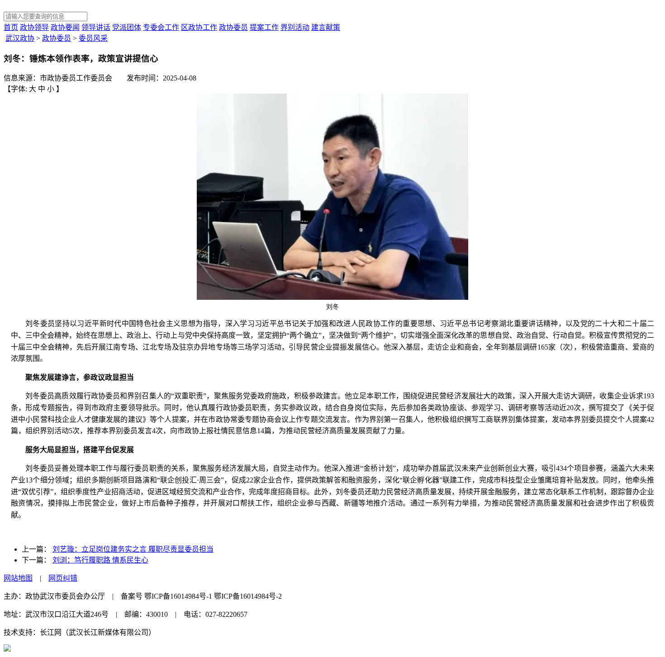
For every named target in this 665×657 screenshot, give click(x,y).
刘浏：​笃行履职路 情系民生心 (100, 560)
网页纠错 (62, 578)
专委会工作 (161, 27)
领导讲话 (95, 27)
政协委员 (233, 27)
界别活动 (294, 27)
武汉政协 (19, 38)
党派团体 (126, 27)
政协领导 (34, 27)
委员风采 (93, 38)
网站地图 (18, 578)
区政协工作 (199, 27)
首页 (11, 27)
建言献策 (325, 27)
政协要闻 (65, 27)
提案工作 (264, 27)
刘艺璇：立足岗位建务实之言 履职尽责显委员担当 (133, 549)
